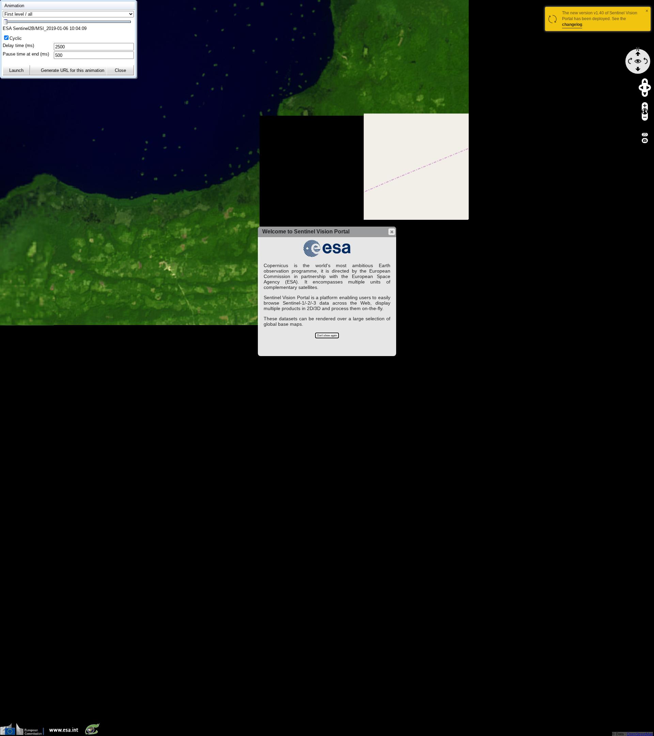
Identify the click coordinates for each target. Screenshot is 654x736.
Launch (16, 70)
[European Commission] (23, 733)
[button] (391, 231)
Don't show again (327, 335)
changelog (572, 24)
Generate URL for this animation (72, 70)
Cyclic (16, 38)
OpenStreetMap (640, 734)
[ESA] (65, 733)
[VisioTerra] (93, 733)
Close (120, 70)
